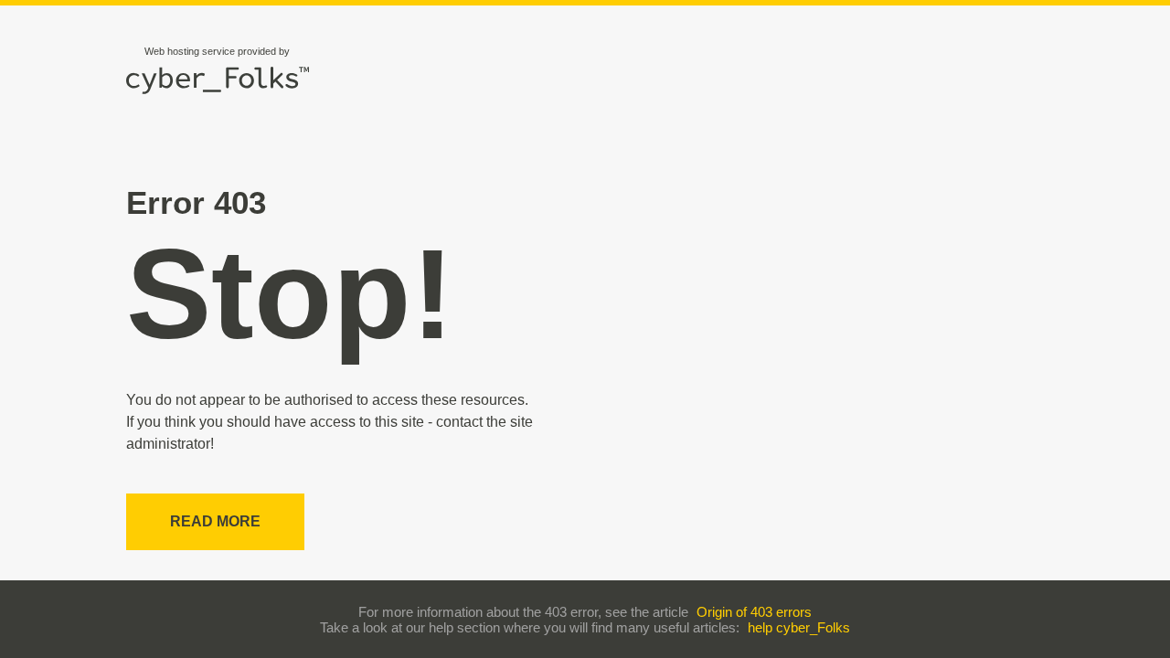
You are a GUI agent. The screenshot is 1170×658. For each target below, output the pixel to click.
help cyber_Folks (799, 627)
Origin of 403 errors (754, 612)
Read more (215, 521)
